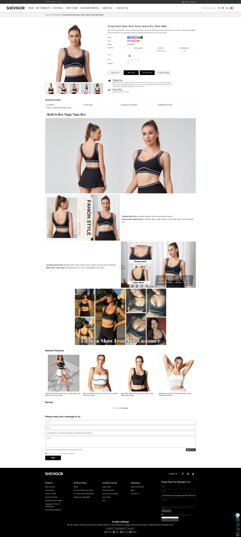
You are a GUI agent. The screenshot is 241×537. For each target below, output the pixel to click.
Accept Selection (120, 528)
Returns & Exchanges (110, 494)
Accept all (130, 528)
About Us (107, 8)
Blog (132, 490)
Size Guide (106, 497)
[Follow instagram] (188, 473)
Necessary (109, 532)
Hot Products (43, 8)
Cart (230, 8)
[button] (163, 72)
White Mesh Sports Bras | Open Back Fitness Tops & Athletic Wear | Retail (175, 394)
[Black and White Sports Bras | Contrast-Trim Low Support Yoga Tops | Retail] (101, 373)
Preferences (125, 532)
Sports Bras (57, 15)
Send (53, 458)
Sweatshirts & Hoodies (53, 500)
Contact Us (122, 8)
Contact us (135, 494)
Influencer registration (82, 497)
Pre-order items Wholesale (84, 494)
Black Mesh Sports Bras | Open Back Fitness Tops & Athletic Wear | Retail (137, 394)
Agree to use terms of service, (60, 453)
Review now (125, 408)
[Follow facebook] (182, 473)
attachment (192, 449)
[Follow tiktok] (193, 473)
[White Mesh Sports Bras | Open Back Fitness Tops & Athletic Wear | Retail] (177, 373)
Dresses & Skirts (51, 497)
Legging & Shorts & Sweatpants (52, 505)
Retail (76, 487)
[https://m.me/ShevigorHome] (237, 515)
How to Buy (72, 8)
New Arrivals (50, 487)
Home (31, 8)
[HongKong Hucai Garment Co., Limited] (16, 8)
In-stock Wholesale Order (83, 490)
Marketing (133, 532)
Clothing (57, 8)
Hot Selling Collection (53, 510)
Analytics (117, 532)
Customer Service (89, 8)
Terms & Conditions (68, 453)
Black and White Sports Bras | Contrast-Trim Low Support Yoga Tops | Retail (101, 394)
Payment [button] (132, 72)
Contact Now (148, 72)
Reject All (110, 528)
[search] (219, 8)
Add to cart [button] (115, 72)
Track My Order (108, 490)
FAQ (103, 500)
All (51, 15)
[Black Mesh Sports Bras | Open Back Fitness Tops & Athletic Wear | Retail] (139, 373)
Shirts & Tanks (50, 494)
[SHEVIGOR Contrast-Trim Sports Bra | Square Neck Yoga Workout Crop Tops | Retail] (63, 373)
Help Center (106, 487)
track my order (125, 84)
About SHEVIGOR (137, 487)
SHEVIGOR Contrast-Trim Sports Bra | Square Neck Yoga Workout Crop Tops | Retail (62, 394)
